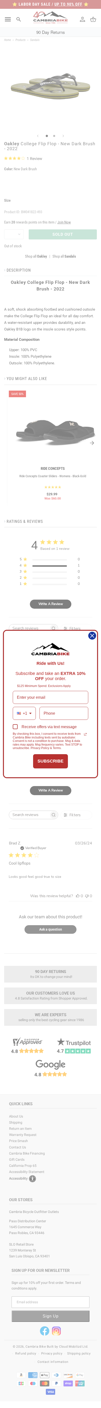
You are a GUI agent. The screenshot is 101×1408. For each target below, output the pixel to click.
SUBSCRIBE (50, 761)
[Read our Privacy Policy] (85, 734)
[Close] (92, 636)
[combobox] (24, 713)
